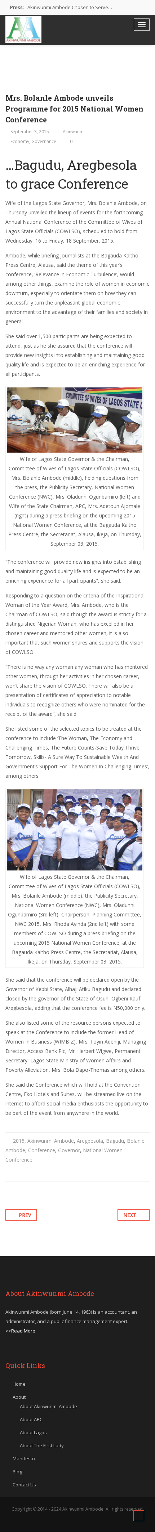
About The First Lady (42, 1445)
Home (19, 1384)
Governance (43, 141)
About (19, 1397)
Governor (69, 1150)
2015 (19, 1140)
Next (129, 1215)
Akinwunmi (74, 132)
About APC (31, 1419)
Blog (17, 1471)
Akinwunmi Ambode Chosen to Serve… (69, 7)
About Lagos (33, 1432)
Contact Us (24, 1484)
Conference (41, 1150)
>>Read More (20, 1330)
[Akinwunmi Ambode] (23, 29)
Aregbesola (90, 1140)
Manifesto (24, 1458)
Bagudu (115, 1140)
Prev (25, 1215)
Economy (19, 141)
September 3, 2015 (29, 132)
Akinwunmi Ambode (50, 1140)
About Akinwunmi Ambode (48, 1406)
